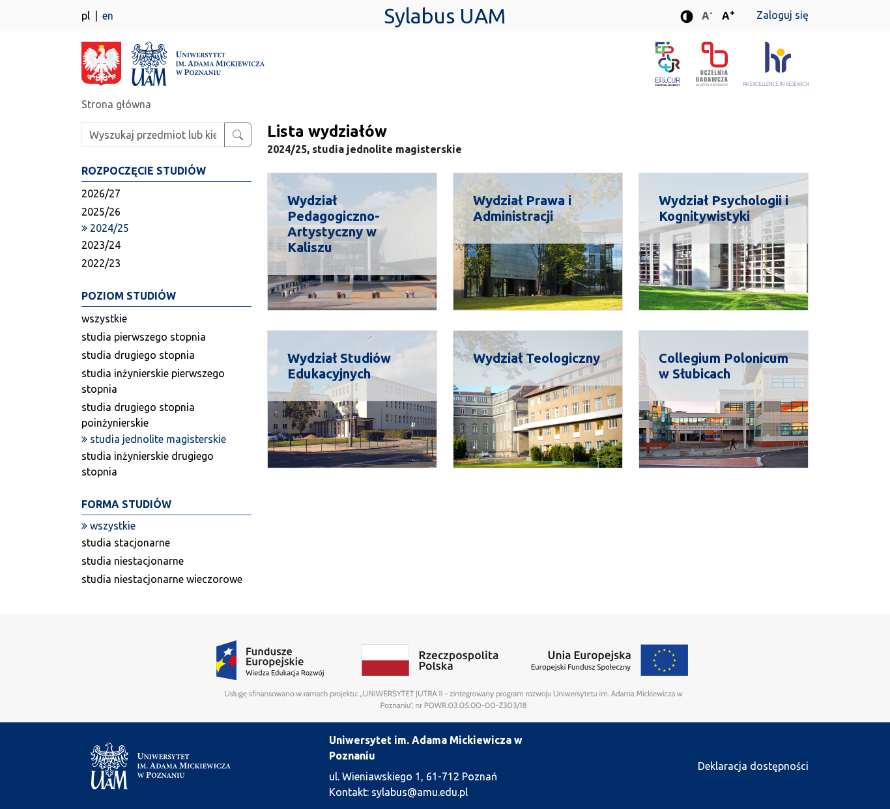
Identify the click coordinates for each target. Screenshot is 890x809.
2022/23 (101, 263)
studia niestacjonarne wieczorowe (161, 579)
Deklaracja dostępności (753, 766)
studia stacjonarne (125, 542)
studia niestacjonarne (132, 561)
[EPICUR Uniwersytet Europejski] (675, 64)
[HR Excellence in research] (776, 64)
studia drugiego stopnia (138, 355)
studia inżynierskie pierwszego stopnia (153, 381)
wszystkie (104, 318)
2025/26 (101, 212)
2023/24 (101, 245)
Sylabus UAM (445, 15)
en (107, 15)
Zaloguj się (782, 15)
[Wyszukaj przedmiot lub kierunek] (237, 134)
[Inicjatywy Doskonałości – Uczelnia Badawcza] (719, 64)
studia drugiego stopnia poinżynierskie (138, 415)
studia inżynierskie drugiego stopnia (147, 463)
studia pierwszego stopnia (143, 337)
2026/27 (101, 193)
